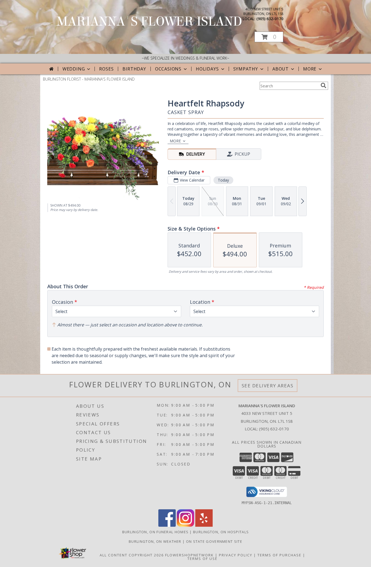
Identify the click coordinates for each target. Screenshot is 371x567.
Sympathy (245, 69)
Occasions (168, 69)
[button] (268, 37)
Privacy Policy (235, 555)
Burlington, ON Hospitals (221, 531)
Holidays (207, 69)
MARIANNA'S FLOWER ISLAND (149, 21)
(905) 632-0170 (269, 18)
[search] (323, 85)
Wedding (73, 69)
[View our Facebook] (167, 525)
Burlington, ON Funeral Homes (155, 531)
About (280, 69)
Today (223, 180)
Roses (106, 69)
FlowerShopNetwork (189, 555)
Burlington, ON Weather (155, 541)
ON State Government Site (214, 541)
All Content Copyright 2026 (132, 555)
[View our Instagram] (185, 525)
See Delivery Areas (268, 385)
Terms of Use (202, 558)
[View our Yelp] (204, 525)
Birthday (134, 69)
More (309, 69)
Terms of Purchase (279, 555)
